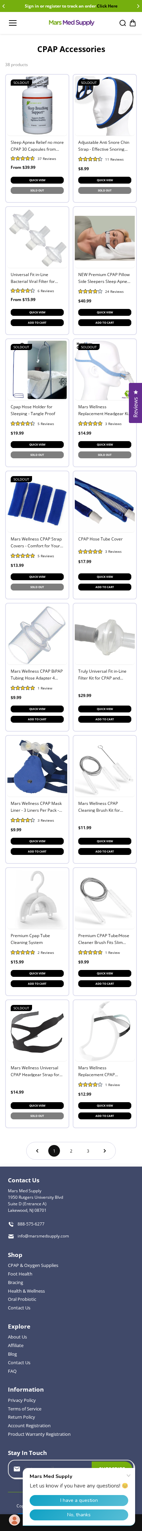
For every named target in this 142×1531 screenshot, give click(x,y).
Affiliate (15, 1345)
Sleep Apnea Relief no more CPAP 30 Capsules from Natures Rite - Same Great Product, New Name (37, 145)
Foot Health (20, 1274)
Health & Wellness (26, 1291)
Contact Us (19, 1308)
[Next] (137, 6)
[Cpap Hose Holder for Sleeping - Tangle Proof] (37, 370)
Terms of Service (24, 1409)
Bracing (15, 1282)
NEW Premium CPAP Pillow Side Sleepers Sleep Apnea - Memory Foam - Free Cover (104, 278)
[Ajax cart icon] (133, 23)
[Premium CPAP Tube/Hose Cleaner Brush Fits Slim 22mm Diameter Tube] (105, 899)
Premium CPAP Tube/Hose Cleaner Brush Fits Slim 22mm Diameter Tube (103, 939)
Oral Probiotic (22, 1299)
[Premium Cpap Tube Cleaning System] (37, 899)
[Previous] (4, 6)
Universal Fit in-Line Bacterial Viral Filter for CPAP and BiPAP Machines (36, 278)
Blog (12, 1354)
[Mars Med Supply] (71, 22)
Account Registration (29, 1425)
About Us (17, 1337)
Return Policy (21, 1417)
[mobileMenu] (12, 22)
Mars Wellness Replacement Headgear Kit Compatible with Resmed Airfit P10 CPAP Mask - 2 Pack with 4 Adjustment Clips (104, 410)
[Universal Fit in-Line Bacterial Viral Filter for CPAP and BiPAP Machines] (37, 238)
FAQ (12, 1371)
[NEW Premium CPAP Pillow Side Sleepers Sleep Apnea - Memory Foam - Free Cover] (105, 238)
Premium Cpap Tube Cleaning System (30, 939)
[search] (123, 23)
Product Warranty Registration (39, 1434)
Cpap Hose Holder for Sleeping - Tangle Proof (33, 410)
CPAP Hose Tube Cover (100, 539)
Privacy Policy (22, 1400)
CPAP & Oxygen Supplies (33, 1265)
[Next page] (105, 1151)
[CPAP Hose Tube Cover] (105, 502)
